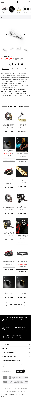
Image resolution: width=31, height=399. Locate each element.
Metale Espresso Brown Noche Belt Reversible (22, 207)
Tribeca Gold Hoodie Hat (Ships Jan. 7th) (22, 154)
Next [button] (25, 34)
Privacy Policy (22, 391)
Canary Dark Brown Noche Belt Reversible (8, 233)
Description (5, 69)
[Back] (2, 17)
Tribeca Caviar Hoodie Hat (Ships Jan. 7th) (22, 236)
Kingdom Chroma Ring (8, 289)
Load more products (15, 304)
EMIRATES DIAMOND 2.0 (22, 179)
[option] (15, 34)
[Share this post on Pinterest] (19, 64)
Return (27, 69)
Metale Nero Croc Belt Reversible (22, 262)
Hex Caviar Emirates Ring (9, 151)
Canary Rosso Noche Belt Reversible (9, 180)
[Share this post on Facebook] (12, 64)
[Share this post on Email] (22, 64)
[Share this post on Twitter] (15, 64)
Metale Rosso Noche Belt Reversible (9, 262)
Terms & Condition (12, 391)
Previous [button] (5, 34)
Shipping (20, 69)
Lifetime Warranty (22, 330)
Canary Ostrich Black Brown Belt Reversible (8, 125)
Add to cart (9, 132)
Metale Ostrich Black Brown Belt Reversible (8, 207)
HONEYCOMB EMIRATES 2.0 (22, 125)
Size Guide (13, 69)
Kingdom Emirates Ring (22, 289)
